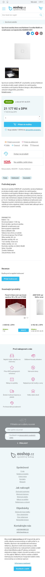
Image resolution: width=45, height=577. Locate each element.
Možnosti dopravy (22, 494)
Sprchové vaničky (11, 22)
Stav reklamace (22, 517)
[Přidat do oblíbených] (27, 318)
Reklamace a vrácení (22, 502)
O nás (22, 471)
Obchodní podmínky (22, 491)
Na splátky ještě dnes (23, 162)
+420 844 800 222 (22, 529)
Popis (5, 178)
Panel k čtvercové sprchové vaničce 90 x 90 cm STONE (15, 296)
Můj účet (34, 2)
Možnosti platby (22, 497)
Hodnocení (15, 178)
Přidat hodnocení (10, 279)
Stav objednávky (22, 514)
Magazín (23, 482)
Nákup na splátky (22, 499)
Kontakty (22, 479)
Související (26, 178)
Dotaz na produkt (21, 154)
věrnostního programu (33, 130)
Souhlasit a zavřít (22, 569)
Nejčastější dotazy (22, 520)
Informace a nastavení (22, 563)
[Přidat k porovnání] (24, 318)
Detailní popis (6, 92)
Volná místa (22, 476)
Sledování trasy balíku (22, 512)
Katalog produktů (22, 474)
